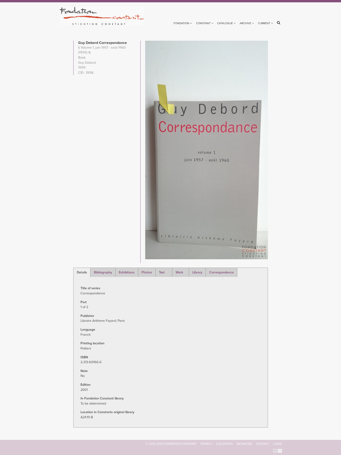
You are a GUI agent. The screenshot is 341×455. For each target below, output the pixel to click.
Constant (203, 23)
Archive (245, 23)
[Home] (103, 16)
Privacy (206, 444)
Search (279, 22)
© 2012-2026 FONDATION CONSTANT (171, 444)
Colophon (224, 444)
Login (277, 444)
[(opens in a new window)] (275, 450)
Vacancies (244, 444)
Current (264, 23)
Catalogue (225, 23)
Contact (262, 444)
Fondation (181, 23)
